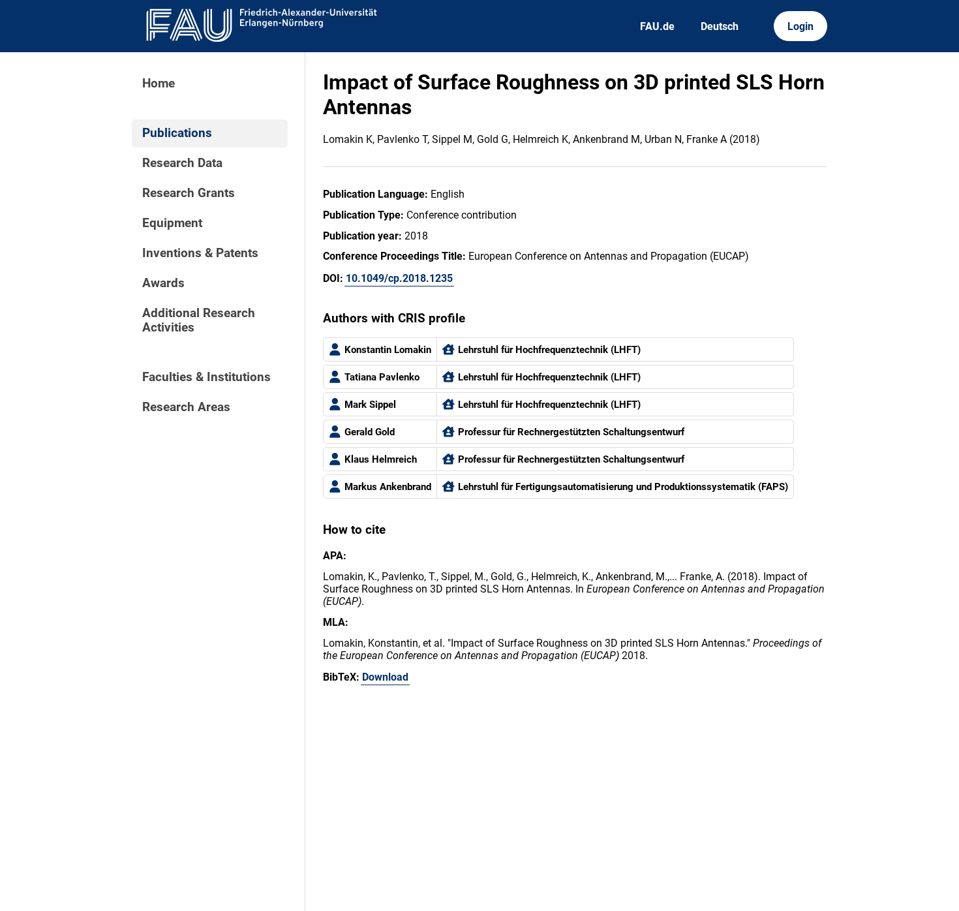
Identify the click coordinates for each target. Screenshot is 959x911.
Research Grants (188, 193)
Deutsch (719, 26)
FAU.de (657, 26)
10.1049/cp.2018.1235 (399, 278)
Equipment (172, 223)
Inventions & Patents (200, 253)
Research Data (182, 163)
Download (385, 677)
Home (158, 83)
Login (800, 26)
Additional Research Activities (198, 320)
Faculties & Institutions (206, 377)
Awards (163, 283)
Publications (177, 133)
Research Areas (186, 407)
